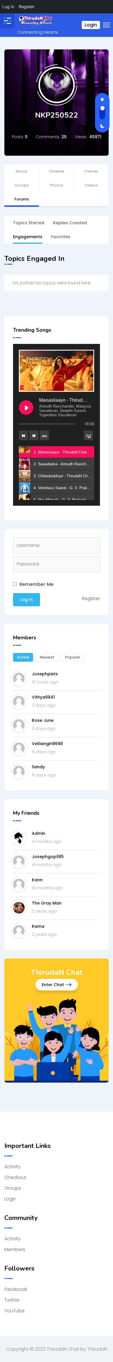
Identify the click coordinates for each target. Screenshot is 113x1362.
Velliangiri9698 (47, 744)
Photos (56, 185)
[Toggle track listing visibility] (88, 435)
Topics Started (28, 223)
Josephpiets (45, 674)
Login (91, 24)
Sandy (38, 767)
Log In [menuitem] (8, 6)
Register (91, 598)
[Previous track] (23, 435)
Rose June (43, 720)
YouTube (14, 1310)
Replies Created (70, 223)
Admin (38, 833)
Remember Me (36, 584)
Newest (47, 657)
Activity (12, 1166)
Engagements (27, 237)
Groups (21, 185)
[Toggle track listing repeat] (44, 435)
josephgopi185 (48, 856)
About (22, 171)
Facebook (15, 1289)
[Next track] (34, 435)
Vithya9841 (43, 697)
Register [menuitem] (26, 6)
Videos (91, 185)
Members (14, 1249)
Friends (91, 171)
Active (23, 657)
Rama (38, 926)
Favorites (60, 237)
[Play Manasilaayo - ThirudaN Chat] (26, 407)
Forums (21, 199)
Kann (37, 880)
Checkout (15, 1177)
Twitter (11, 1300)
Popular (72, 657)
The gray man (46, 903)
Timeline (56, 171)
